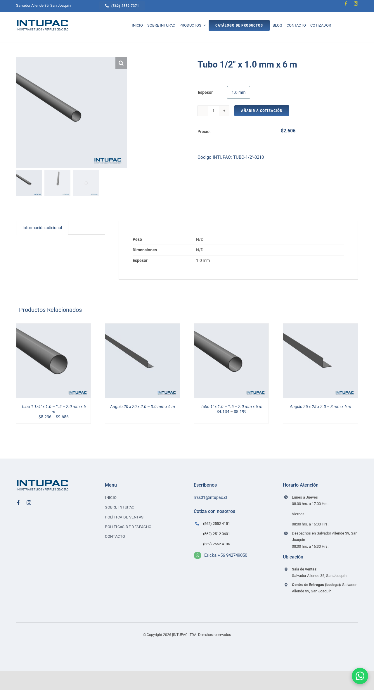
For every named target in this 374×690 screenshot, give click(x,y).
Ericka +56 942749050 (225, 555)
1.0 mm (238, 92)
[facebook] (346, 3)
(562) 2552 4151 (216, 523)
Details (53, 364)
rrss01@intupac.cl (210, 497)
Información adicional (42, 227)
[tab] (42, 228)
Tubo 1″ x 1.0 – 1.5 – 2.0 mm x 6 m (231, 406)
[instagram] (356, 3)
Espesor (205, 92)
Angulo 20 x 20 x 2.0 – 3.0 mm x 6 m (142, 406)
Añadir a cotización (262, 110)
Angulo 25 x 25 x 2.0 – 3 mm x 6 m (320, 406)
